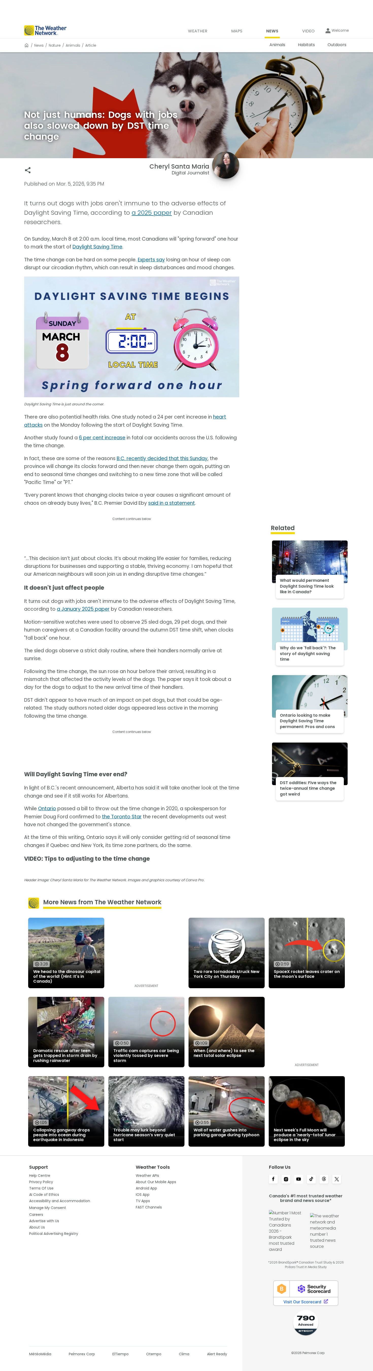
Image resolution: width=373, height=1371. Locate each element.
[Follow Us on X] (336, 1179)
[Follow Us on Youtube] (298, 1179)
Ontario (47, 808)
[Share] (27, 170)
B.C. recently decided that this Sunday (162, 458)
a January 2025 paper (83, 609)
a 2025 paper (152, 212)
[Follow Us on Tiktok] (311, 1179)
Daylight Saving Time (97, 246)
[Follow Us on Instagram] (286, 1179)
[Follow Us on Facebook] (273, 1179)
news (39, 45)
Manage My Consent (47, 1207)
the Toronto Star (122, 816)
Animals (73, 45)
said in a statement (171, 503)
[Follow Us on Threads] (324, 1179)
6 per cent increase (102, 437)
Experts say (151, 259)
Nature (55, 45)
